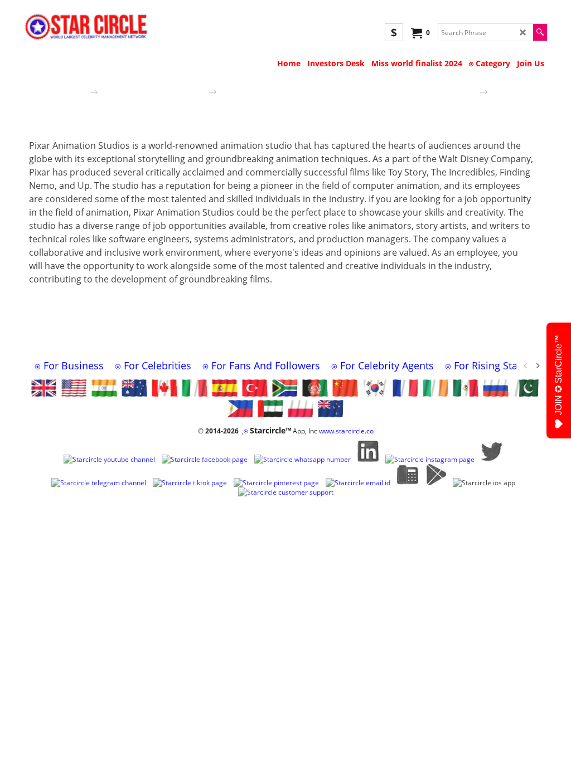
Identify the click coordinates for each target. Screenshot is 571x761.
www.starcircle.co (346, 431)
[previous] (526, 365)
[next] (537, 365)
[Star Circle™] (88, 27)
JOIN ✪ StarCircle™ (558, 375)
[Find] (540, 32)
